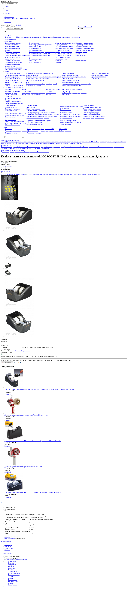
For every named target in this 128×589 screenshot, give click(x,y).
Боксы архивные (32, 107)
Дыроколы (8, 50)
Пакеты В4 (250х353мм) (33, 85)
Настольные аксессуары (12, 64)
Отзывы (10, 583)
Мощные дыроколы (11, 53)
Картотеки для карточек (34, 122)
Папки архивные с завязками (36, 110)
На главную (8, 545)
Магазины (11, 568)
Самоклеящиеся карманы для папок (38, 118)
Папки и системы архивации (13, 103)
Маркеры (8, 89)
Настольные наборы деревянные (39, 53)
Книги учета (95, 78)
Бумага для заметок (68, 73)
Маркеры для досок (11, 93)
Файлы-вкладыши (65, 124)
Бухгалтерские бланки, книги (100, 73)
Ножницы (79, 53)
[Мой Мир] (20, 362)
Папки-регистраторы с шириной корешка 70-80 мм (43, 114)
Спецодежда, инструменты (50, 131)
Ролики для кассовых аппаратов (15, 75)
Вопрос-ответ (12, 580)
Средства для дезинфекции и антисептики (66, 37)
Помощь (7, 550)
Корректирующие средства (84, 43)
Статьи (10, 578)
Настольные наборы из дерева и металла (42, 52)
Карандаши (8, 96)
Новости (17, 18)
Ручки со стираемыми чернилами (32, 94)
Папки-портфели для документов (15, 113)
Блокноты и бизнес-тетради (13, 82)
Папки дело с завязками (12, 109)
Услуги (10, 576)
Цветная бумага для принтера (71, 82)
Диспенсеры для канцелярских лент (40, 45)
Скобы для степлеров (62, 50)
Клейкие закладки (67, 78)
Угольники (65, 94)
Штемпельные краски (12, 46)
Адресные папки (65, 108)
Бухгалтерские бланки (98, 77)
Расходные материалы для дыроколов (17, 55)
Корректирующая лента (83, 46)
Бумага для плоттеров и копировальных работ (76, 84)
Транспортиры (66, 91)
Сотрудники (24, 18)
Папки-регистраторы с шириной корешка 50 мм (42, 116)
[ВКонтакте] (15, 362)
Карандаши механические (13, 98)
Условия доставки (14, 573)
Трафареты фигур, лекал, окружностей (74, 93)
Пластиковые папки (66, 113)
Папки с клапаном (11, 110)
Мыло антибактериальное (24, 37)
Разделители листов (66, 118)
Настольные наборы (35, 50)
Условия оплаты (13, 571)
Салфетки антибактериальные (43, 37)
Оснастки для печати (11, 45)
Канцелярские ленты (36, 46)
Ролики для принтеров (12, 77)
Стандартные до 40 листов (13, 62)
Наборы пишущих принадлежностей (33, 93)
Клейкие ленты (34, 43)
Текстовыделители (11, 94)
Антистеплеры (9, 59)
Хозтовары (8, 129)
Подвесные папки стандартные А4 (94, 116)
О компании (12, 561)
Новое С (53, 143)
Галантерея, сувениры (34, 133)
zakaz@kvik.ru (5, 171)
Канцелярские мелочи (62, 57)
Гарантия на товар (14, 575)
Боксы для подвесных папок (92, 114)
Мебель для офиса (65, 131)
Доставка (7, 13)
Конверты (29, 82)
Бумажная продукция (11, 80)
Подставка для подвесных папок (93, 118)
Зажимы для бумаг (61, 59)
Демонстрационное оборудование (16, 131)
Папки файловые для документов (70, 122)
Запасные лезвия (81, 55)
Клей (30, 57)
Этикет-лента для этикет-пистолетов (37, 78)
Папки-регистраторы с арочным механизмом (41, 113)
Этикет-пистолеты (32, 75)
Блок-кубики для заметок (70, 75)
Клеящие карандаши (35, 59)
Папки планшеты (65, 110)
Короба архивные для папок (36, 109)
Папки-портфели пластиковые (14, 115)
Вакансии (32, 18)
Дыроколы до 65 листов (12, 52)
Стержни (49, 91)
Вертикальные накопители (64, 46)
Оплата (6, 10)
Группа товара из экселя (42, 143)
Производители (13, 581)
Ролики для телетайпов (12, 78)
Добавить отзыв (6, 541)
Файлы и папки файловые (68, 120)
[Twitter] (17, 362)
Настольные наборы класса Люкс (40, 55)
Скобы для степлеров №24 (63, 55)
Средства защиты (10, 39)
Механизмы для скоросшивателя (15, 123)
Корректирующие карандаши (85, 48)
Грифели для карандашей (13, 101)
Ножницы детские (81, 52)
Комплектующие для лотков (64, 48)
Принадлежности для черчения (72, 89)
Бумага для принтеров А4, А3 (71, 85)
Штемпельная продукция (13, 43)
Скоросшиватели (10, 120)
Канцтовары (8, 41)
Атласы (7, 84)
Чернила (48, 94)
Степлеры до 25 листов (12, 60)
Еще (5, 127)
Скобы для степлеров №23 (63, 53)
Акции (6, 6)
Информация (8, 548)
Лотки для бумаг (81, 60)
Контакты (7, 22)
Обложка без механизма (12, 125)
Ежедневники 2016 (47, 129)
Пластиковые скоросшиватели (14, 121)
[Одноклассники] (18, 362)
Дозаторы (8, 37)
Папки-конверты (88, 105)
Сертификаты (12, 585)
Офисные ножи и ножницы (84, 50)
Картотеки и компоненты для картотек (39, 120)
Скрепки (58, 60)
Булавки (58, 62)
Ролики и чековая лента (12, 73)
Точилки (7, 100)
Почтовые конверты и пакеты (35, 80)
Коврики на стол (10, 66)
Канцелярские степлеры (12, 57)
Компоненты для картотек (35, 124)
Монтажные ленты (35, 48)
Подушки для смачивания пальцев (16, 69)
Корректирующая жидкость (84, 45)
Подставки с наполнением (13, 68)
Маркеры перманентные (12, 91)
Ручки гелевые (26, 91)
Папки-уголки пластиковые (92, 109)
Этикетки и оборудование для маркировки (39, 73)
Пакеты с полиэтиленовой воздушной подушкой (41, 84)
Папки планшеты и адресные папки (71, 106)
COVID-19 (7, 35)
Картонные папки (10, 105)
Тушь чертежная (51, 93)
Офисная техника (32, 131)
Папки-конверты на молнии (92, 107)
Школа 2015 (63, 129)
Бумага (6, 71)
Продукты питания (11, 133)
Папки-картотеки (10, 117)
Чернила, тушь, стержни (53, 89)
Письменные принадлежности (14, 87)
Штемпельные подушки (12, 48)
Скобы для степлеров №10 (63, 52)
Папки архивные (32, 105)
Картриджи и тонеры (33, 129)
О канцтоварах (9, 17)
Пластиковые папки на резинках (70, 116)
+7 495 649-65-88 (15, 25)
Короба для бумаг (61, 45)
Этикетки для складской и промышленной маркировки (43, 77)
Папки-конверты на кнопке (92, 110)
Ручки (24, 89)
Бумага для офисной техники (71, 80)
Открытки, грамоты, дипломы (14, 85)
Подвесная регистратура (91, 113)
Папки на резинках (11, 107)
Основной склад (9, 538)
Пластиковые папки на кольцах (70, 114)
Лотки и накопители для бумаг (65, 43)
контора (7, 537)
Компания (7, 546)
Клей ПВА (32, 60)
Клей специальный (35, 62)
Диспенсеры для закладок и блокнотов (74, 77)
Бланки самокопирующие (99, 75)
